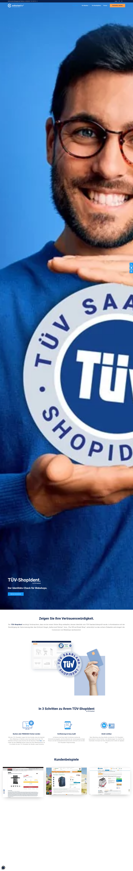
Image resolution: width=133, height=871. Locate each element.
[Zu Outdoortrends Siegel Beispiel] (66, 781)
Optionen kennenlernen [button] (15, 594)
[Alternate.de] (23, 782)
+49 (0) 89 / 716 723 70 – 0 (31, 1)
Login (116, 1)
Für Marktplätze (96, 5)
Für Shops (75, 5)
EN (121, 1)
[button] (3, 867)
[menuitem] (117, 1)
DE (119, 1)
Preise (105, 5)
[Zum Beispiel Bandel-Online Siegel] (110, 781)
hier (41, 740)
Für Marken (85, 5)
